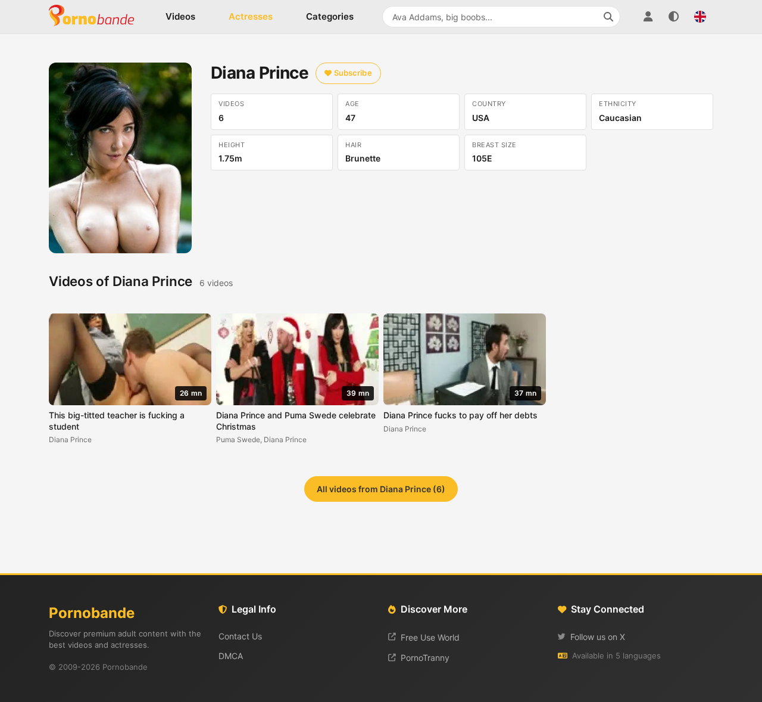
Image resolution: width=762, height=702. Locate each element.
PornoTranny (425, 658)
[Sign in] (648, 17)
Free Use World (430, 637)
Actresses (251, 16)
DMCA (230, 656)
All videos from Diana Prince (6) (381, 489)
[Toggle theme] (674, 17)
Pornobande (96, 17)
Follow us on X (597, 637)
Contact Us (240, 636)
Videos (180, 16)
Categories (330, 16)
